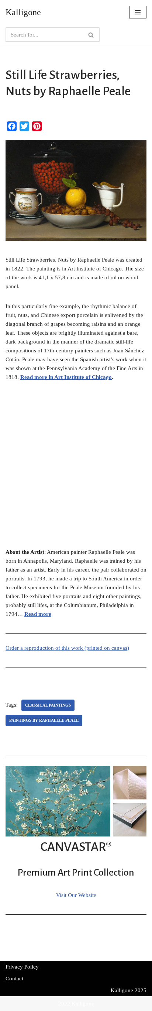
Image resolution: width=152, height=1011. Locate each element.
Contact (14, 978)
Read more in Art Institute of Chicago (66, 377)
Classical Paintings (48, 705)
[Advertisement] (76, 469)
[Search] (91, 34)
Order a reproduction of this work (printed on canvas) (67, 648)
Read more (37, 614)
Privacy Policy (22, 967)
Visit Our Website (76, 895)
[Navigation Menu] (137, 12)
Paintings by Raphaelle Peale (44, 720)
